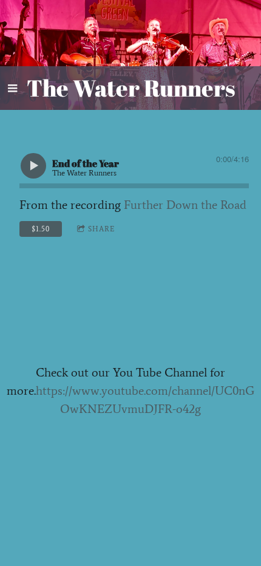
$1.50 (41, 229)
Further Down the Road (185, 204)
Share (101, 229)
